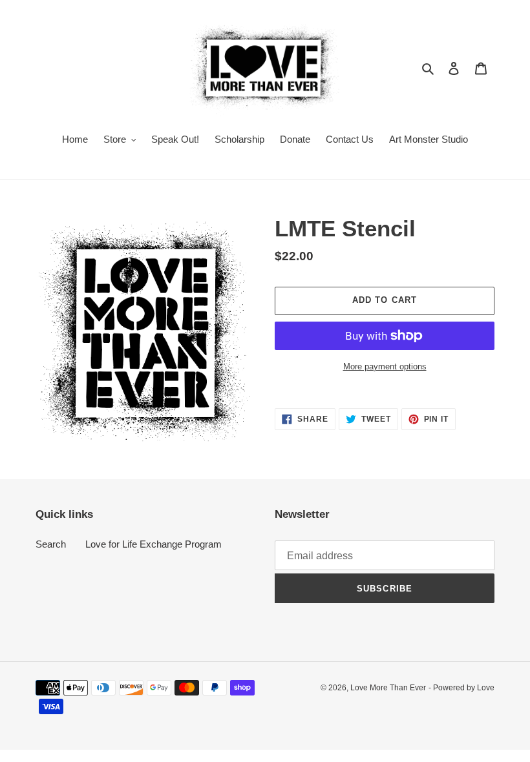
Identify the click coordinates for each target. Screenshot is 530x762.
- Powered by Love (461, 687)
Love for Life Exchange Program (153, 544)
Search (51, 544)
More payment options (385, 366)
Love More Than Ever (388, 687)
